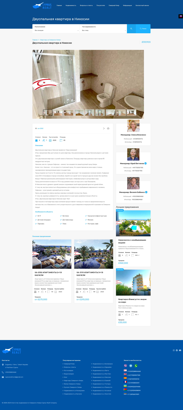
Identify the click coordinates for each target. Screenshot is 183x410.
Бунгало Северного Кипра (73, 387)
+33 (133, 383)
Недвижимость (71, 5)
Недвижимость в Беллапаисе (103, 364)
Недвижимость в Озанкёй (101, 380)
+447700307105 (137, 167)
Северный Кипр (114, 5)
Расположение (40, 27)
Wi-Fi (39, 216)
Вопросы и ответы (86, 5)
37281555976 (137, 142)
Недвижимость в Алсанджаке (74, 390)
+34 (133, 379)
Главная (59, 5)
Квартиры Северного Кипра (73, 380)
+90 (134, 371)
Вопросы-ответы (70, 367)
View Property (133, 231)
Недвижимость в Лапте (101, 370)
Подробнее (52, 263)
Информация (127, 5)
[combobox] (56, 31)
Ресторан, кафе (93, 224)
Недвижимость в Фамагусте (102, 387)
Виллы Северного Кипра (72, 384)
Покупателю (100, 5)
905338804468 (137, 199)
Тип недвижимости (89, 27)
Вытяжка (66, 216)
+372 (133, 394)
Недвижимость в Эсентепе (102, 394)
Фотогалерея (68, 370)
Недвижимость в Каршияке (102, 367)
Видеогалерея (69, 374)
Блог (65, 377)
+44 (133, 375)
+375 (133, 390)
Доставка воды (68, 220)
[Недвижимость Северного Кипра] (41, 8)
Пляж (64, 224)
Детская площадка (44, 220)
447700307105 (137, 171)
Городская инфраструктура (97, 216)
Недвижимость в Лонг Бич (102, 374)
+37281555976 (138, 139)
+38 (133, 387)
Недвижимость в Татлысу (102, 384)
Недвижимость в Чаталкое (102, 390)
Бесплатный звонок (142, 5)
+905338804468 (137, 196)
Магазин (90, 220)
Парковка (41, 224)
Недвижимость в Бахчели (73, 394)
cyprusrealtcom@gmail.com (14, 377)
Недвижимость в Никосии (102, 377)
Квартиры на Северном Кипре (50, 40)
